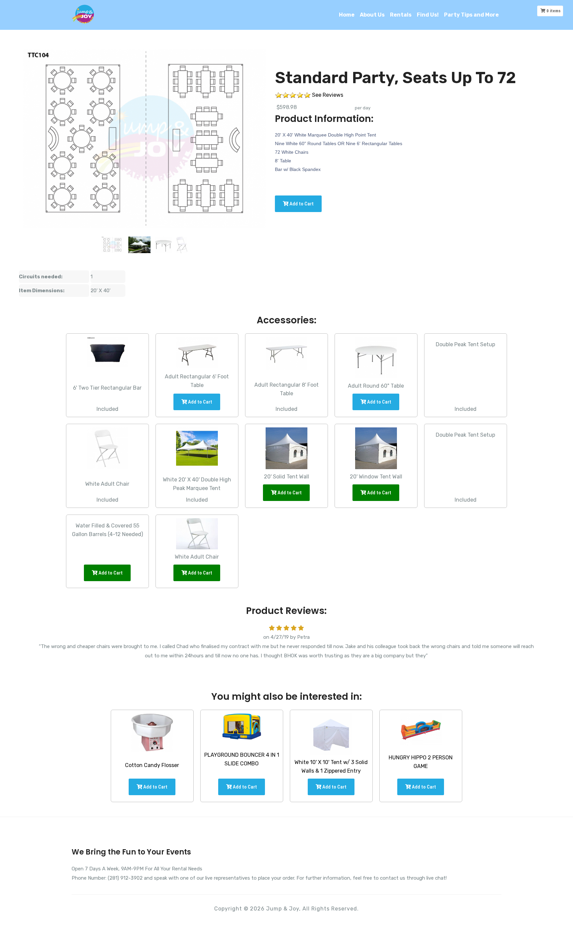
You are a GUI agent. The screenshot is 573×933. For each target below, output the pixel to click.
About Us (372, 15)
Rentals (401, 15)
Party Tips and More (471, 15)
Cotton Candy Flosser (152, 765)
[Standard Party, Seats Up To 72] (112, 245)
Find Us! (428, 15)
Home (346, 15)
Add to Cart (301, 204)
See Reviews (327, 95)
